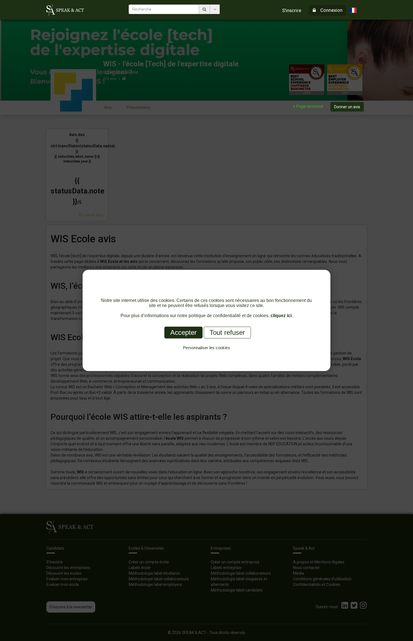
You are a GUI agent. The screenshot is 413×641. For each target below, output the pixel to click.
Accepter (183, 332)
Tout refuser (227, 332)
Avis (108, 107)
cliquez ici (281, 315)
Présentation (138, 107)
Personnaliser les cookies (206, 347)
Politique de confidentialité (206, 354)
